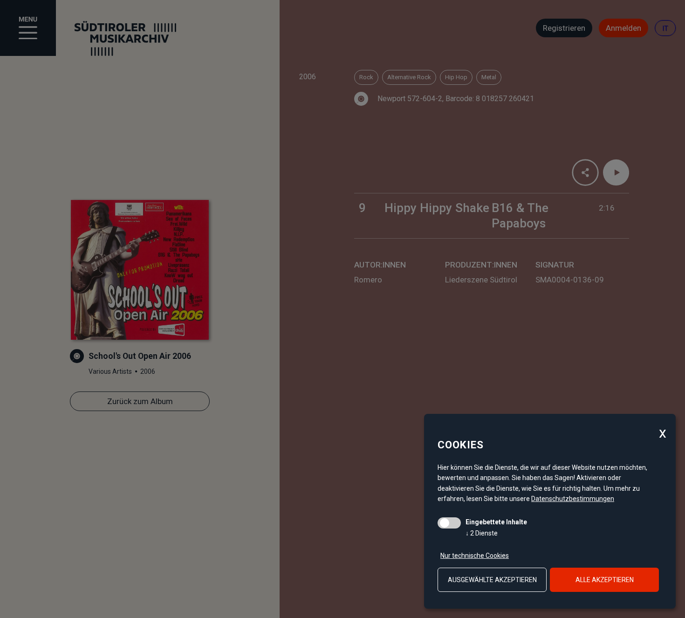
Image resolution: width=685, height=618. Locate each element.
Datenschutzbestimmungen (572, 498)
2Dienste (482, 533)
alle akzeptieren (604, 580)
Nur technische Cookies (474, 555)
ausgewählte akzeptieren (492, 580)
